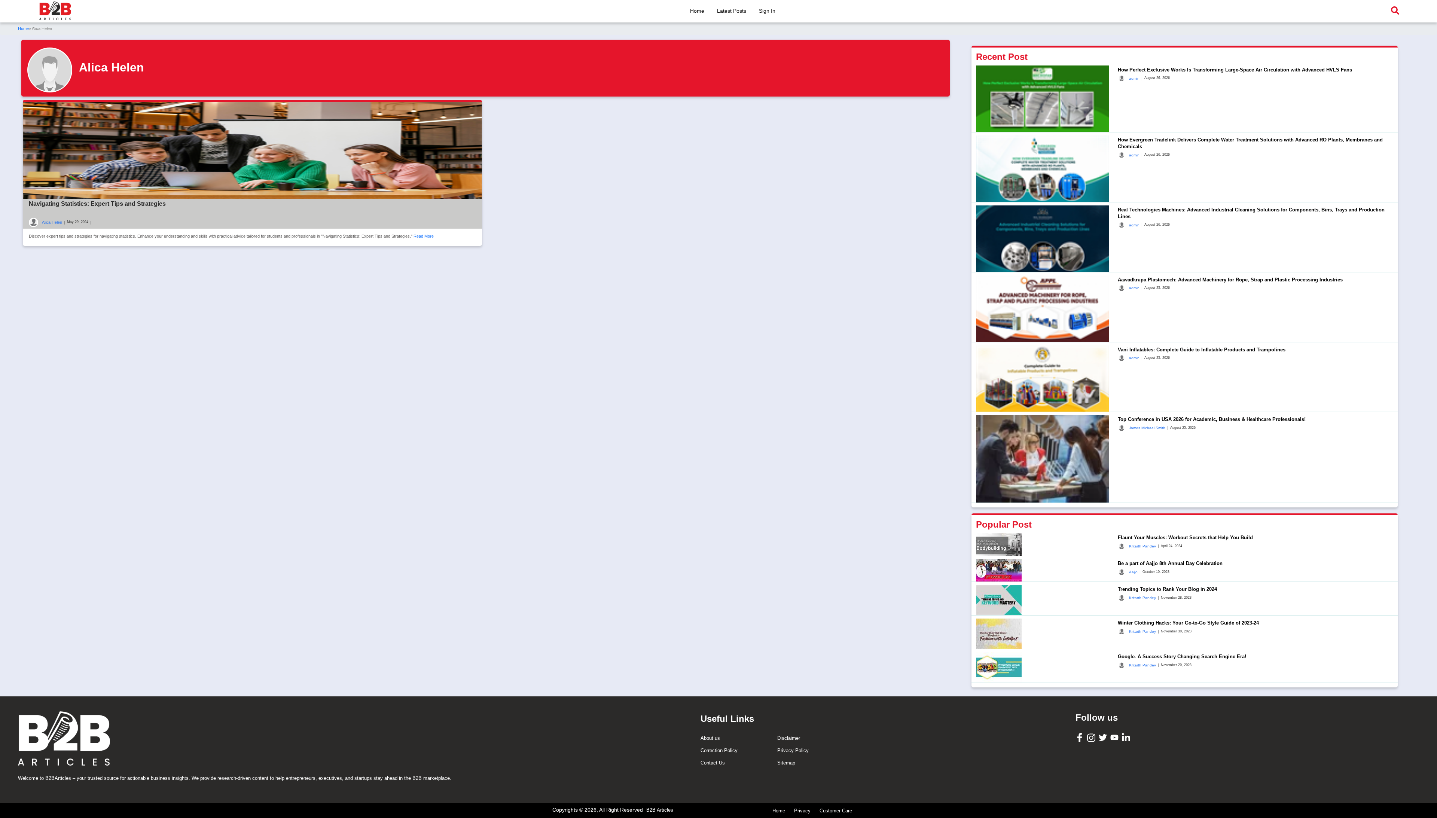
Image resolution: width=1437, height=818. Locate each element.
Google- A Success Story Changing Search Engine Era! (1182, 656)
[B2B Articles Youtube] (1115, 737)
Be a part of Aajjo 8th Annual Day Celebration (1170, 563)
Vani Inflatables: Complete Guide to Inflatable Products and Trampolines (1201, 349)
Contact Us (713, 763)
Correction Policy (719, 750)
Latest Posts (731, 11)
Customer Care (836, 811)
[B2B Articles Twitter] (1104, 737)
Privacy (802, 811)
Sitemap (786, 763)
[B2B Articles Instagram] (1092, 737)
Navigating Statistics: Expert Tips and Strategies (97, 204)
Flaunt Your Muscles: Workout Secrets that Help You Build (1185, 537)
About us (710, 738)
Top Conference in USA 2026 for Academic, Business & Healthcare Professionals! (1212, 419)
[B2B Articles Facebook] (1081, 737)
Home (697, 11)
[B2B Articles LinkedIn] (1127, 737)
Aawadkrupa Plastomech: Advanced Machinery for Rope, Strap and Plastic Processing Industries (1230, 280)
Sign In (767, 11)
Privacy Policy (793, 750)
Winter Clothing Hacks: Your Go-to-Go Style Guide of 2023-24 (1188, 623)
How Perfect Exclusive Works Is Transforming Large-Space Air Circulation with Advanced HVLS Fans (1235, 70)
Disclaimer (788, 738)
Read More (424, 236)
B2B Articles (659, 810)
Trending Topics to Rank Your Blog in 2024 (1167, 589)
